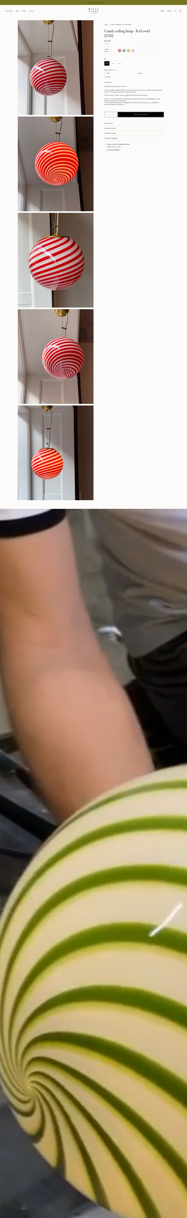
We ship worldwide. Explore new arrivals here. (93, 2)
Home (106, 24)
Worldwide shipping (110, 138)
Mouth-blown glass (110, 133)
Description (108, 82)
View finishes (107, 77)
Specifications (108, 123)
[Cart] (180, 11)
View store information (113, 149)
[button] (17, 11)
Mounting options (110, 128)
